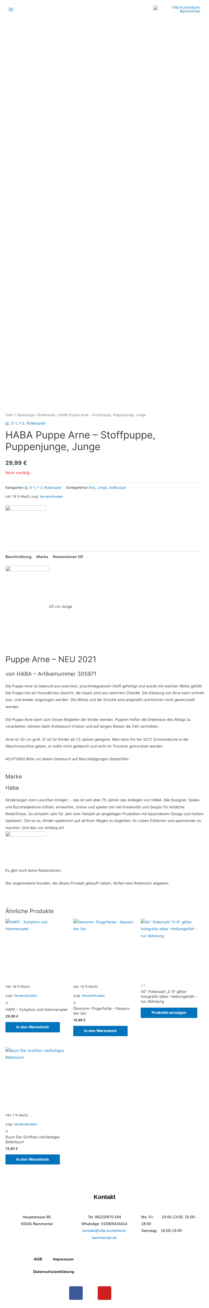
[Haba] (25, 521)
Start (9, 415)
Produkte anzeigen (169, 1012)
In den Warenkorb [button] (32, 1027)
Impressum (63, 1259)
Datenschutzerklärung (53, 1272)
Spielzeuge (26, 415)
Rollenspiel (46, 415)
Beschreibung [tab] (18, 557)
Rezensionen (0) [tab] (68, 557)
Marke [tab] (42, 557)
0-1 (14, 423)
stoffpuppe (117, 487)
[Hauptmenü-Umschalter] (10, 9)
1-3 (21, 423)
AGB (38, 1259)
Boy (92, 487)
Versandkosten (51, 496)
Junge (102, 487)
